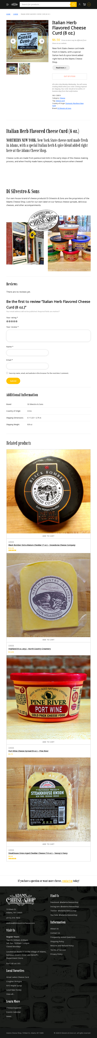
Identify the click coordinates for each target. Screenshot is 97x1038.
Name (9, 346)
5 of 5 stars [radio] (16, 321)
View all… (10, 994)
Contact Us (55, 933)
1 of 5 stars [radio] (7, 321)
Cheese (15, 14)
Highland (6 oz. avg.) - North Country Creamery (29, 648)
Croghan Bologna (14, 981)
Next (42, 41)
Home (8, 14)
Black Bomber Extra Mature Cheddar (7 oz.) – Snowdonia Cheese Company (41, 545)
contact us (67, 881)
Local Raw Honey (13, 990)
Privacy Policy (56, 954)
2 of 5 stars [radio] (10, 321)
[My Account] (80, 4)
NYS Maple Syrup (14, 985)
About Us (54, 928)
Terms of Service (58, 950)
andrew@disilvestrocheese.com (20, 923)
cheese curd (60, 101)
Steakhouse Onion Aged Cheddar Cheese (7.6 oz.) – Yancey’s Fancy (38, 853)
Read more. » (61, 68)
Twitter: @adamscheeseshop (63, 910)
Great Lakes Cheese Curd (17, 977)
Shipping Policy (57, 941)
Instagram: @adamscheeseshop (64, 906)
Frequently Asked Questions (63, 937)
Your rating (12, 317)
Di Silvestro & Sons (64, 108)
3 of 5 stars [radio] (12, 321)
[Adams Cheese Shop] (14, 4)
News (8, 1016)
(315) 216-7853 (13, 917)
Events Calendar (13, 1012)
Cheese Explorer (13, 1008)
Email (9, 360)
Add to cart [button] (48, 536)
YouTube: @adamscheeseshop (63, 915)
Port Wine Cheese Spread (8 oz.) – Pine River (28, 751)
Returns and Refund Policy (62, 945)
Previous (13, 41)
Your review (12, 327)
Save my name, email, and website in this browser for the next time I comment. (39, 373)
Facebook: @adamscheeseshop (64, 902)
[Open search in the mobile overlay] (48, 4)
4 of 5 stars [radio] (14, 321)
